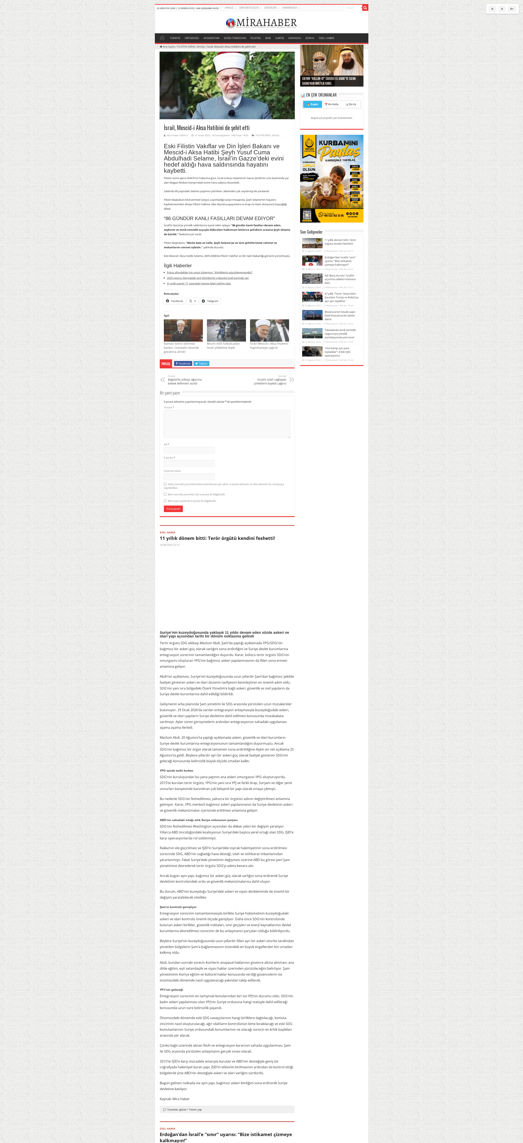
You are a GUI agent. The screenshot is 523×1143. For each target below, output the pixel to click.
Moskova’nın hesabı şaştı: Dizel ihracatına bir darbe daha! (340, 315)
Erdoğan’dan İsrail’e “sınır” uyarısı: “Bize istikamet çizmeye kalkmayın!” (340, 260)
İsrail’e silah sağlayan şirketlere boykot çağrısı (270, 379)
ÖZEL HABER (326, 38)
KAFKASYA (294, 38)
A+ (512, 8)
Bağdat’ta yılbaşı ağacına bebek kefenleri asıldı (185, 379)
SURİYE (279, 38)
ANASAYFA (162, 37)
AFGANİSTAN (211, 38)
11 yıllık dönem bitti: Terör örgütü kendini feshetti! (217, 538)
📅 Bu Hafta (332, 104)
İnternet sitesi (172, 471)
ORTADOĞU (192, 38)
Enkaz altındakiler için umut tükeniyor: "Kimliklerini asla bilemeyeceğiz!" (210, 272)
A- (492, 8)
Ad (166, 444)
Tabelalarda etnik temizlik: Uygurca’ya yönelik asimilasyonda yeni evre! (340, 333)
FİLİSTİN (255, 38)
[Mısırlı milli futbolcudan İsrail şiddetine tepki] (226, 330)
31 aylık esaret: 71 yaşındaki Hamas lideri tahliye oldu (199, 283)
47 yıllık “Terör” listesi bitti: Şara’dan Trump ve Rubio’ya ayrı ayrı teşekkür (341, 297)
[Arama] (365, 8)
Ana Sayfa (168, 46)
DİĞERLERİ (270, 7)
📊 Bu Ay (350, 104)
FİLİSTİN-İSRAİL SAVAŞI (191, 46)
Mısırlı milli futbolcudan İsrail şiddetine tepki (223, 346)
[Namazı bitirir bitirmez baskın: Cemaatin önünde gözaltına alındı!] (183, 330)
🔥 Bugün (312, 104)
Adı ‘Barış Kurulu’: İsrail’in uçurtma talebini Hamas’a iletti (340, 279)
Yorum (169, 407)
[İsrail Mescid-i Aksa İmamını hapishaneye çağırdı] (269, 330)
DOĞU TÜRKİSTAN (235, 38)
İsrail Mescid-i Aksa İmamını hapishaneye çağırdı (269, 346)
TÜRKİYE (175, 38)
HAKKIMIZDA (289, 7)
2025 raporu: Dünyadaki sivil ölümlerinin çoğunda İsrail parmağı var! (208, 278)
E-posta (169, 457)
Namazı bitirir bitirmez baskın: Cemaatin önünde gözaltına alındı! (181, 348)
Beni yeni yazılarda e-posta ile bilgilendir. (192, 501)
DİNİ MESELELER (248, 7)
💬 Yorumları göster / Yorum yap (182, 1109)
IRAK (268, 38)
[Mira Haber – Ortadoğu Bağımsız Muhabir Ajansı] (261, 21)
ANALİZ (229, 7)
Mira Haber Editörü (177, 135)
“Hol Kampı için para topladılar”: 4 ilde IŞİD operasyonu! (337, 351)
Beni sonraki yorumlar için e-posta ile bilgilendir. (197, 494)
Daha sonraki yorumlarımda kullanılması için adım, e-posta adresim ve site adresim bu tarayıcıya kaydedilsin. (224, 486)
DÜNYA (309, 38)
